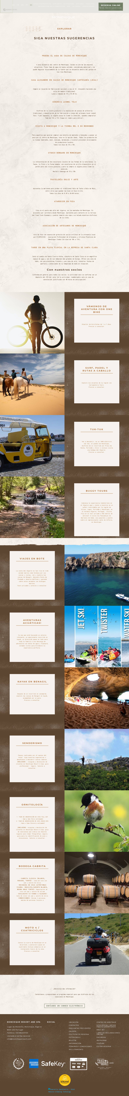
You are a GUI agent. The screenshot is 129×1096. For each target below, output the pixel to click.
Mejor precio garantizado (111, 8)
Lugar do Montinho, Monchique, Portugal (24, 1028)
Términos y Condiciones (80, 1046)
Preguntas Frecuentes (80, 1028)
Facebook (101, 1037)
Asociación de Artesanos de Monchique (64, 226)
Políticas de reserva (79, 1034)
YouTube (101, 1043)
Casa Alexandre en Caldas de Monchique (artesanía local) (64, 80)
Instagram (102, 1040)
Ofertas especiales (42, 4)
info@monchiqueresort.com (19, 1039)
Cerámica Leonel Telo (64, 102)
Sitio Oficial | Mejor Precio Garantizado (106, 1026)
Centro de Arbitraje (106, 1022)
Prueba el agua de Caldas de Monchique (64, 56)
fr (18, 5)
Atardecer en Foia (64, 201)
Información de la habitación (51, 6)
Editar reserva (104, 1046)
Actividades (69, 4)
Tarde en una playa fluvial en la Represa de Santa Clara (64, 247)
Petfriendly (75, 1037)
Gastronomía (88, 6)
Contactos (74, 1025)
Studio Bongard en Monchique (64, 153)
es (31, 5)
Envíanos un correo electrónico (64, 1006)
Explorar (57, 4)
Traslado (90, 4)
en (13, 5)
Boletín (72, 1040)
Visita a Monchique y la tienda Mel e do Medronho (64, 126)
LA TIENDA (76, 6)
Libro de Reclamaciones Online (108, 1033)
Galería (72, 1031)
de (22, 5)
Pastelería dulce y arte (64, 179)
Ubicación (73, 1022)
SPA (68, 6)
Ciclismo (80, 4)
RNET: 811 (101, 1030)
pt (27, 5)
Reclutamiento (76, 1049)
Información (75, 1043)
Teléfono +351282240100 (18, 1034)
